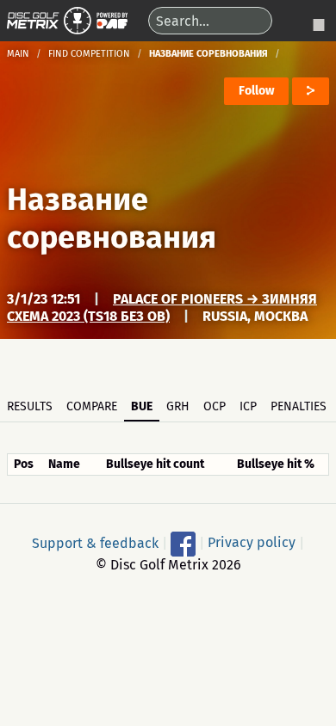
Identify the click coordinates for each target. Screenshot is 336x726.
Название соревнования (111, 218)
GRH (178, 406)
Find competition (89, 53)
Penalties (299, 406)
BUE (141, 406)
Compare (91, 406)
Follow (256, 90)
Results (30, 406)
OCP (214, 406)
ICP (248, 406)
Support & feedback (95, 542)
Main (18, 53)
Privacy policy (252, 542)
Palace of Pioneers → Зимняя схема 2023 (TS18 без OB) (162, 307)
